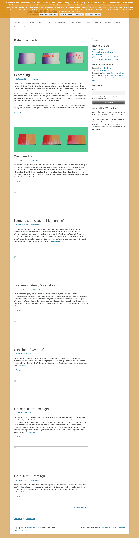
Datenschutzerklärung (22, 530)
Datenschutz (30, 519)
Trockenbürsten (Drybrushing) (36, 285)
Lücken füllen (97, 54)
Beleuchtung (106, 68)
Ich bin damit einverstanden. (48, 14)
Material (98, 22)
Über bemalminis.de (30, 27)
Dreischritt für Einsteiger (31, 409)
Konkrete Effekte (75, 22)
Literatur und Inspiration (113, 22)
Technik (18, 117)
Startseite (17, 22)
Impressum (18, 519)
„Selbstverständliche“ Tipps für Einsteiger (106, 57)
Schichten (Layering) (29, 349)
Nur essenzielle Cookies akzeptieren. (72, 14)
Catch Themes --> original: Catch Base (111, 528)
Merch (16, 27)
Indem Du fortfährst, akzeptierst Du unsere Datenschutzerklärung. (108, 97)
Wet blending (23, 156)
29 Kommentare (35, 413)
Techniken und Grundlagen (55, 22)
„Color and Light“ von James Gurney (105, 59)
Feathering (22, 75)
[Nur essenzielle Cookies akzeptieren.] (136, 9)
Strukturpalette (97, 49)
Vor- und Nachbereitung (33, 22)
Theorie (88, 22)
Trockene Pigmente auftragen (102, 52)
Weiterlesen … (19, 112)
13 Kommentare (34, 160)
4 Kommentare (34, 79)
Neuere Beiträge (81, 507)
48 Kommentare (34, 480)
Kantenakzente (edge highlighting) (39, 220)
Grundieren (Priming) (29, 476)
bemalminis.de (32, 528)
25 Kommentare (36, 289)
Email (94, 89)
